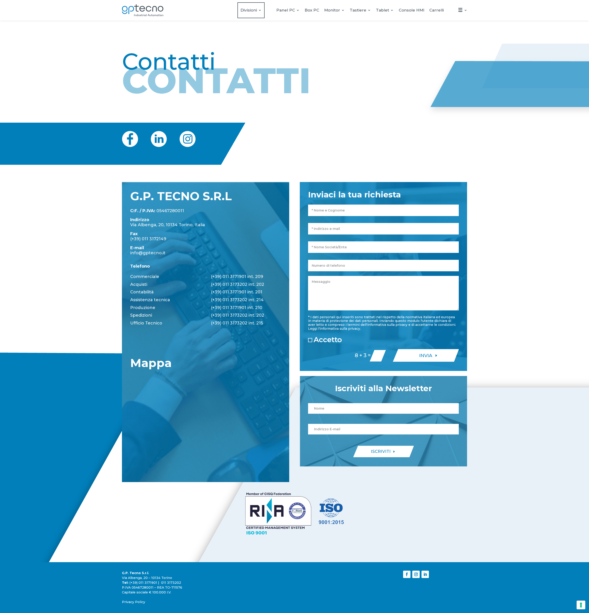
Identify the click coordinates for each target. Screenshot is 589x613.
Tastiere (358, 10)
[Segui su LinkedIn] (425, 574)
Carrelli (436, 10)
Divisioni (248, 10)
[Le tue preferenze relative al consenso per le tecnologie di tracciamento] (581, 605)
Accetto (328, 339)
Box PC (312, 10)
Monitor (332, 10)
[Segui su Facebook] (406, 574)
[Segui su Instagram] (416, 574)
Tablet (382, 10)
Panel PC (285, 10)
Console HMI (411, 10)
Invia (425, 355)
